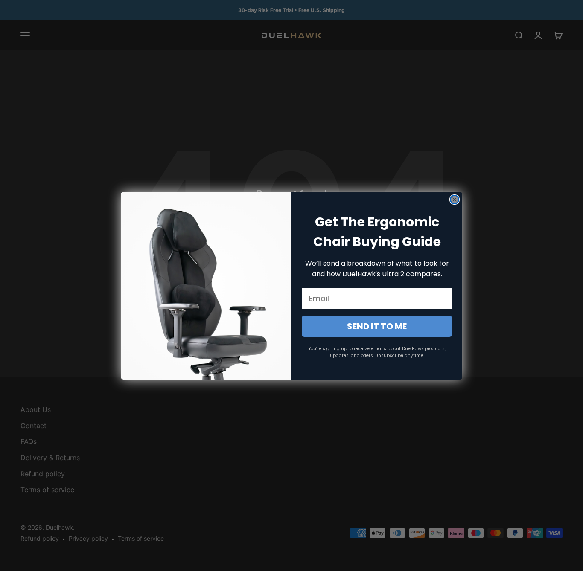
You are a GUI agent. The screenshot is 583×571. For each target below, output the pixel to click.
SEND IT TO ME (377, 326)
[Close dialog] (454, 199)
